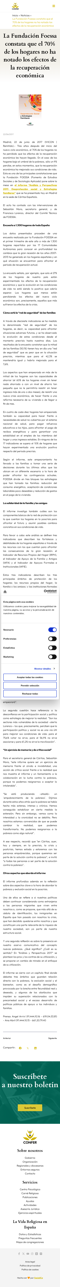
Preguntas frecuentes (30, 1238)
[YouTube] (28, 1253)
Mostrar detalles (42, 668)
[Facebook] (19, 1253)
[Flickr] (41, 1253)
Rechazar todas (30, 693)
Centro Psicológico (30, 1189)
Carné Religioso (30, 1193)
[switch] (52, 639)
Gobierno (30, 1157)
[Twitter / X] (23, 1253)
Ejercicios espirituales (30, 1212)
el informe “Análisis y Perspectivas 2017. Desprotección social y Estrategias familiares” (30, 189)
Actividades (30, 1204)
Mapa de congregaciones (30, 1242)
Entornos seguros (30, 1169)
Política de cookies (30, 1269)
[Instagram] (32, 1253)
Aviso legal (30, 1261)
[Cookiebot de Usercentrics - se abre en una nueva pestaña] (44, 592)
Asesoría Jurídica (30, 1208)
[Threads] (36, 1253)
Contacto (30, 1173)
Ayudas (30, 1201)
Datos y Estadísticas (30, 1234)
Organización (30, 1161)
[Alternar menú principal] (54, 6)
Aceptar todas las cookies (30, 677)
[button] (20, 1048)
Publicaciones (30, 1197)
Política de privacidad (30, 1265)
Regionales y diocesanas (30, 1165)
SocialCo (38, 1277)
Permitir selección (30, 685)
